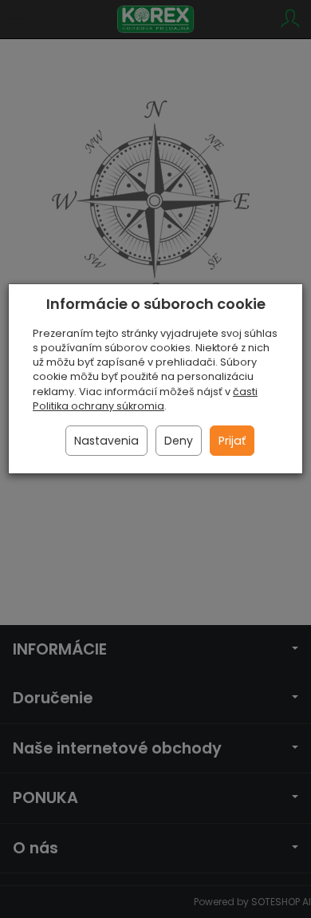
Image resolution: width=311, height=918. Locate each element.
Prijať (232, 441)
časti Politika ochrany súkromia (145, 399)
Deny (178, 441)
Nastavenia (106, 441)
